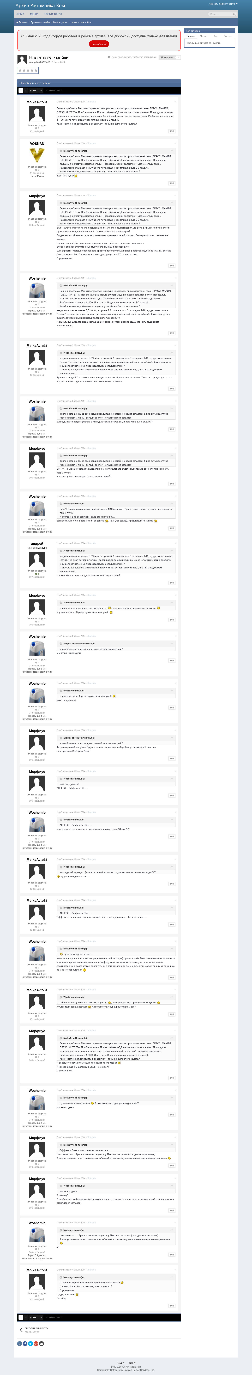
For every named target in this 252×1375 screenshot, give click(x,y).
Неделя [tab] (191, 36)
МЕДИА (34, 14)
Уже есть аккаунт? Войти (222, 3)
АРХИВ (20, 14)
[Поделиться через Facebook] (25, 1343)
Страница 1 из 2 (53, 90)
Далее (33, 90)
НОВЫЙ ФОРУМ (53, 14)
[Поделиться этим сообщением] (175, 101)
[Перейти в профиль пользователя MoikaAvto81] (22, 59)
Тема (131, 1362)
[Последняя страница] (40, 90)
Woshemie (37, 278)
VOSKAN (37, 143)
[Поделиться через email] (41, 1343)
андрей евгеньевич (37, 545)
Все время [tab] (229, 35)
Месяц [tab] (203, 35)
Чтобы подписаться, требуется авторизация (134, 56)
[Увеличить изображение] (76, 175)
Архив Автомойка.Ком (40, 5)
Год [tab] (216, 35)
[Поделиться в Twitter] (30, 1343)
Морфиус (37, 195)
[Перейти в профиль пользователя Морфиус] (37, 207)
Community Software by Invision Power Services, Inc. (126, 1370)
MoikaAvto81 (43, 62)
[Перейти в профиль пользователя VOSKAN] (37, 155)
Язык (120, 1362)
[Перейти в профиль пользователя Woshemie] (37, 290)
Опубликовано (71, 101)
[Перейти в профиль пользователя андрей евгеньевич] (37, 559)
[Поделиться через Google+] (36, 1343)
